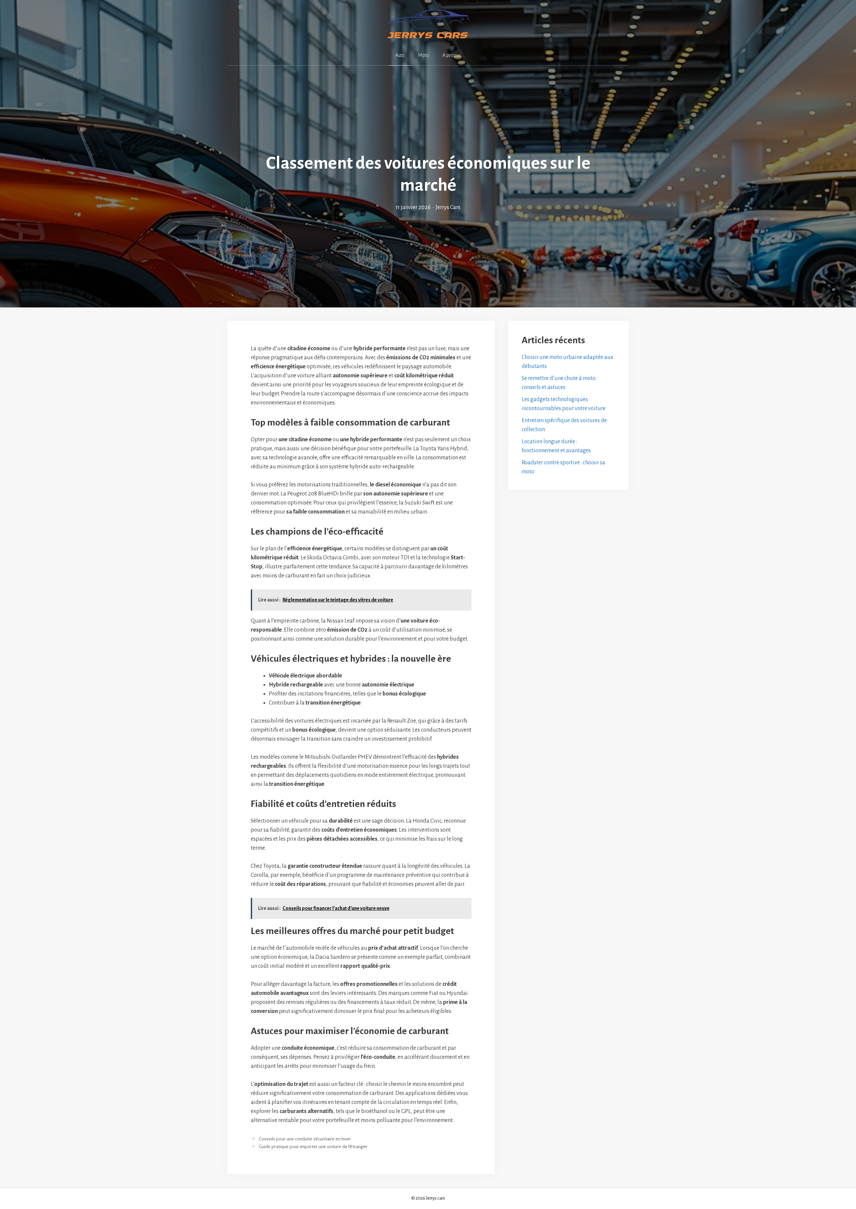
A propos (451, 55)
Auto (400, 55)
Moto (423, 55)
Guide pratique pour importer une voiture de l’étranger (313, 1146)
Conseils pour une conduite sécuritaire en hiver (305, 1138)
